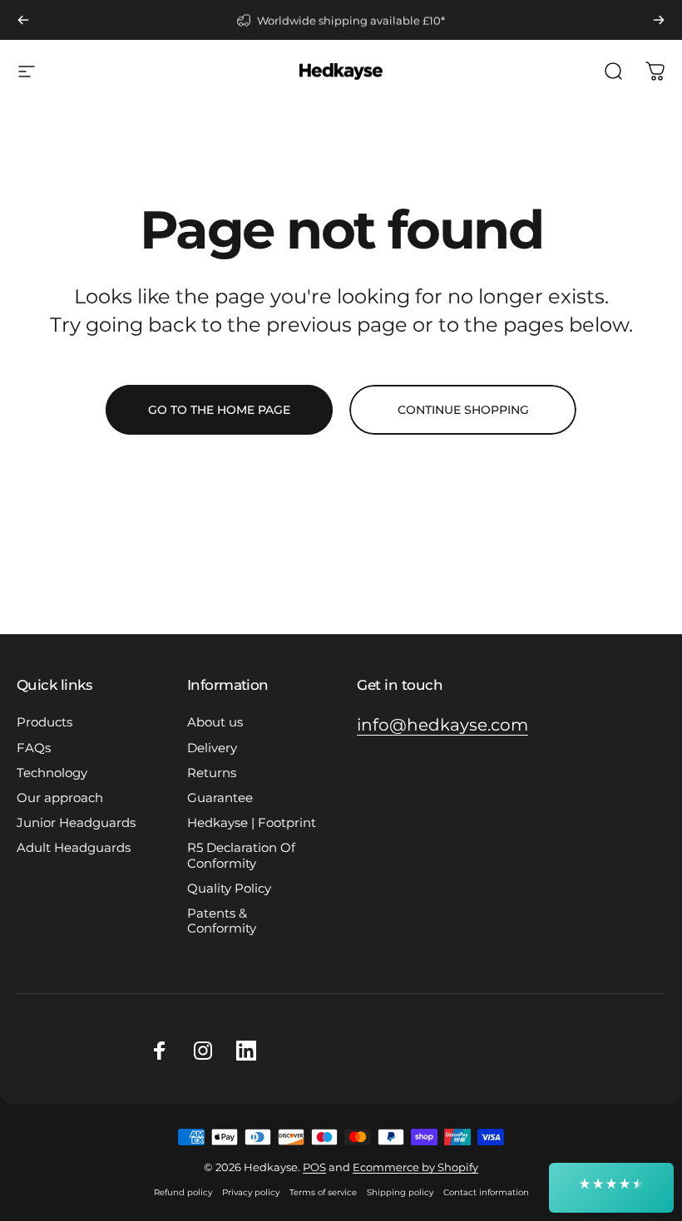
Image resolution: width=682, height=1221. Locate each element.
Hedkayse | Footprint (251, 822)
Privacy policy (250, 1192)
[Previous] (23, 20)
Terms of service (323, 1192)
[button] (611, 1188)
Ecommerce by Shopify (415, 1167)
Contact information (486, 1192)
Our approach (60, 797)
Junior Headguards (76, 822)
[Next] (658, 20)
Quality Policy (229, 888)
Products (44, 722)
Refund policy (183, 1192)
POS (314, 1167)
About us (215, 722)
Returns (211, 773)
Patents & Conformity (221, 921)
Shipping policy (400, 1192)
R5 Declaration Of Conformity (241, 855)
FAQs (34, 748)
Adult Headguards (74, 847)
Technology (52, 773)
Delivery (212, 748)
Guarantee (220, 797)
